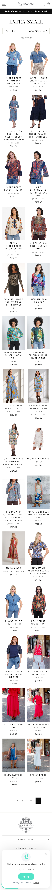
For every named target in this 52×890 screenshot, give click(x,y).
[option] (26, 11)
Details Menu (26, 839)
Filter (12, 30)
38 (31, 800)
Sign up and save (26, 848)
